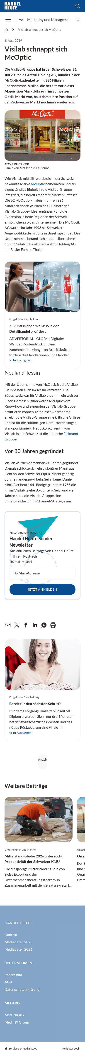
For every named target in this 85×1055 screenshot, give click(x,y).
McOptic (38, 184)
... (78, 19)
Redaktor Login (71, 1048)
